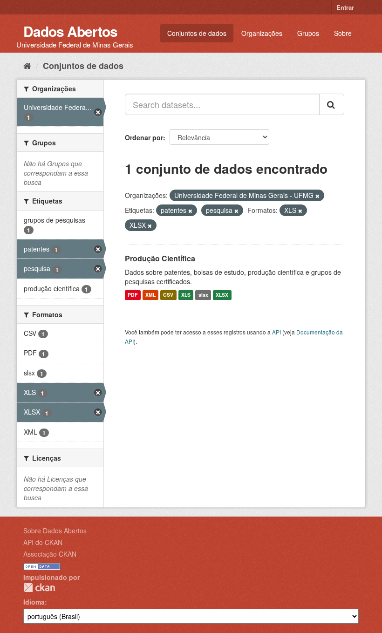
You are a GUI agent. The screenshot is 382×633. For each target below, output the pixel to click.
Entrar (345, 7)
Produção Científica (160, 258)
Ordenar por (144, 137)
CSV (168, 295)
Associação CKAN (49, 553)
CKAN (39, 587)
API (276, 332)
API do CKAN (42, 542)
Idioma (34, 601)
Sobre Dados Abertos (55, 530)
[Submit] (331, 104)
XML (150, 295)
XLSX (222, 295)
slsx (203, 295)
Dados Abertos (70, 31)
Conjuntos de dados (196, 33)
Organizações (261, 33)
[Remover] (317, 195)
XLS (186, 295)
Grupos (308, 33)
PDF (132, 295)
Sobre (343, 33)
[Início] (27, 65)
